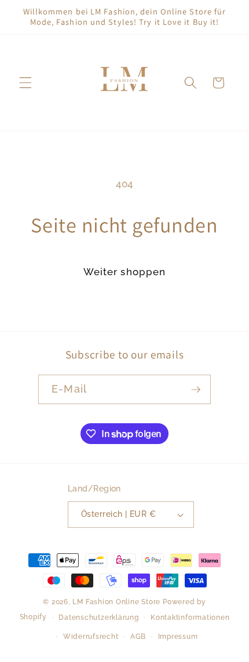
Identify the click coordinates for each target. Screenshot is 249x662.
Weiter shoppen (124, 272)
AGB (138, 637)
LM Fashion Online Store (116, 602)
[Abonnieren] (196, 390)
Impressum (178, 637)
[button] (25, 83)
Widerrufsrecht (91, 637)
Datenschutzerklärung (98, 617)
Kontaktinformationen (190, 617)
